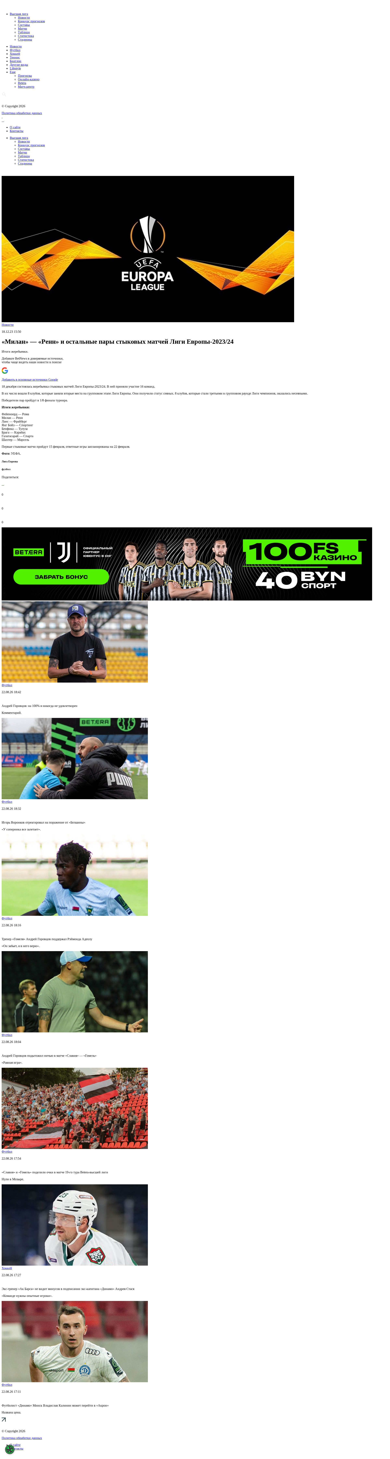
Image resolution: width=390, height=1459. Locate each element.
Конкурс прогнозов (31, 21)
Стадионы (25, 39)
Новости (24, 17)
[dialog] (9, 1449)
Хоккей (15, 53)
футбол (6, 469)
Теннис (15, 57)
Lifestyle (15, 68)
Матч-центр (26, 86)
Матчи (22, 28)
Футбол (15, 50)
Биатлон (15, 61)
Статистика (26, 36)
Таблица (24, 32)
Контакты (16, 131)
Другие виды (19, 64)
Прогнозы (25, 75)
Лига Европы (10, 461)
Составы (24, 25)
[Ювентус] (187, 599)
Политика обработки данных (22, 113)
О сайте (15, 127)
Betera (22, 83)
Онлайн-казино (28, 79)
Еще (13, 72)
